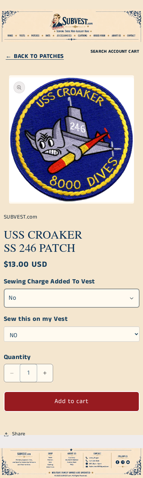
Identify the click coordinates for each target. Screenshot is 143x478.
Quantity (17, 357)
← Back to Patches (35, 56)
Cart (133, 51)
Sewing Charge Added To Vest (49, 281)
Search (99, 51)
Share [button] (18, 433)
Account (117, 51)
